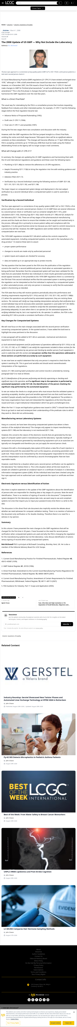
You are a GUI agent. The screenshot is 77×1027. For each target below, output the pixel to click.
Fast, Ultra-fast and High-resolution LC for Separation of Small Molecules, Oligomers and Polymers (53, 604)
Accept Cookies (55, 1023)
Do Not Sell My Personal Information (38, 963)
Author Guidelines (38, 954)
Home (3, 25)
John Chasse (10, 703)
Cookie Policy (14, 1019)
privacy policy (39, 628)
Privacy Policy (38, 965)
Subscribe (66, 624)
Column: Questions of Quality (11, 636)
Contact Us (38, 956)
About (38, 949)
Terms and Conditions (38, 972)
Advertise (38, 952)
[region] (38, 1018)
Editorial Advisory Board (38, 958)
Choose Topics (36, 8)
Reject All (68, 1023)
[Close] (74, 1012)
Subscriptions (38, 970)
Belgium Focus (4, 603)
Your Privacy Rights (38, 974)
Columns (9, 25)
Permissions (38, 968)
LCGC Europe (6, 32)
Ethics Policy (38, 961)
